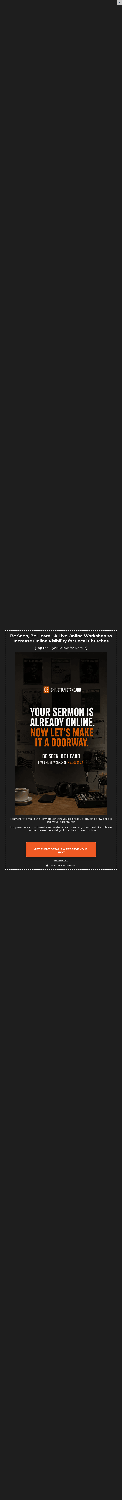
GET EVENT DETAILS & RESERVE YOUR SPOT (61, 851)
